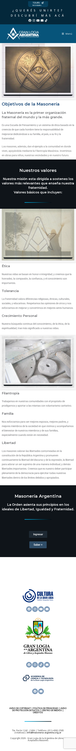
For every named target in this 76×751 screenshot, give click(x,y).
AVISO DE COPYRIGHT (20, 708)
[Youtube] (38, 20)
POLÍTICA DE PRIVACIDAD (45, 708)
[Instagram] (34, 20)
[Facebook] (29, 20)
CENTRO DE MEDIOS (52, 710)
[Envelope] (42, 20)
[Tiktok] (46, 20)
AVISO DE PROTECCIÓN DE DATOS (39, 709)
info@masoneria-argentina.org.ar (44, 732)
